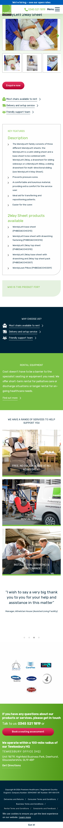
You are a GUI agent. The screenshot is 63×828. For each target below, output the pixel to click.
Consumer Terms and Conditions (42, 799)
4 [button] (38, 637)
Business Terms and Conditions (29, 804)
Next (56, 34)
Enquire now (13, 85)
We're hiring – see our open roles (31, 2)
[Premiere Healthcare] (6, 10)
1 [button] (24, 637)
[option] (31, 601)
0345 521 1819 (30, 723)
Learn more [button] (25, 817)
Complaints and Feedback (44, 809)
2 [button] (29, 637)
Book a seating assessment (28, 731)
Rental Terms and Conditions (16, 809)
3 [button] (34, 637)
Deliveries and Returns (14, 799)
